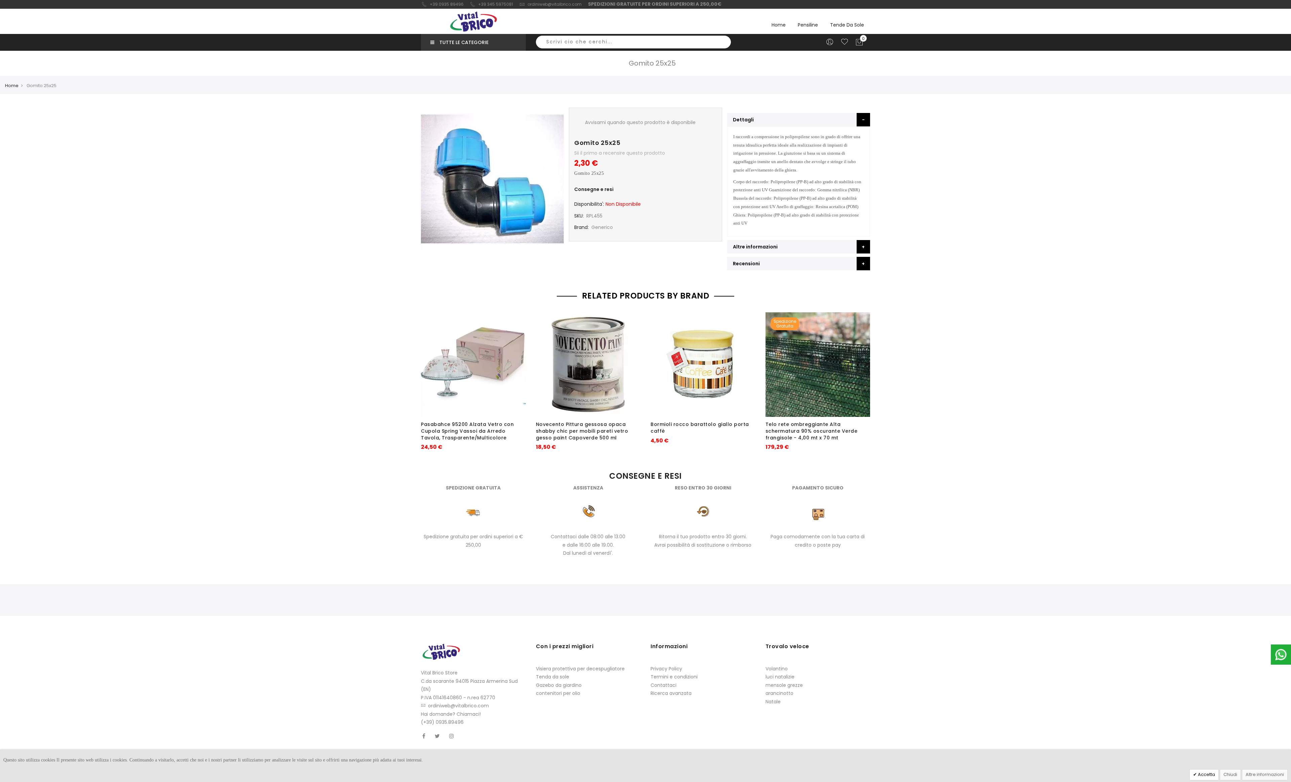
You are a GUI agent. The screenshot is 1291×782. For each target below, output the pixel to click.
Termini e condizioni (674, 676)
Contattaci (663, 685)
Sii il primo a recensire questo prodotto (619, 153)
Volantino (777, 668)
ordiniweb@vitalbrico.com (554, 4)
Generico (602, 227)
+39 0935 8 (441, 4)
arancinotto (779, 693)
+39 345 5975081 (495, 4)
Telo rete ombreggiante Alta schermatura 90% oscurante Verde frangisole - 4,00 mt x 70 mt (812, 431)
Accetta (1206, 774)
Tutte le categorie (463, 42)
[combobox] (633, 42)
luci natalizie (780, 676)
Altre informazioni (1265, 774)
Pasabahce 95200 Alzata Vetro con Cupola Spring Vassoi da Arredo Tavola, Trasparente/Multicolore (467, 431)
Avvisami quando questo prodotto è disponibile (640, 122)
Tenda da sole (552, 676)
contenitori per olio (558, 693)
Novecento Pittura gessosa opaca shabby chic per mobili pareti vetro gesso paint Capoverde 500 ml (582, 431)
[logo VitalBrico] (473, 21)
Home (779, 25)
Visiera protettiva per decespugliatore (580, 668)
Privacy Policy (666, 668)
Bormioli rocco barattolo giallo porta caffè (700, 427)
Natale (773, 701)
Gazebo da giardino (559, 685)
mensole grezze (784, 685)
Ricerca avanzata (671, 693)
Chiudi (1230, 774)
